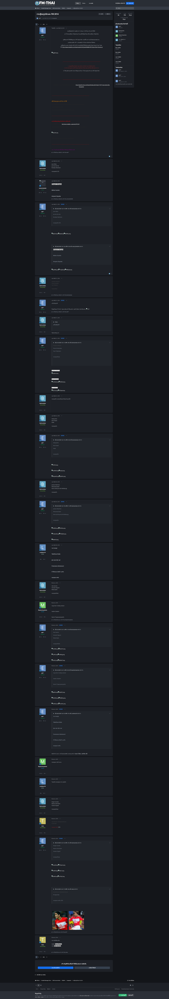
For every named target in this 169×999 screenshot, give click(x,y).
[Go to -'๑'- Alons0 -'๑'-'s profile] (117, 40)
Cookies (53, 989)
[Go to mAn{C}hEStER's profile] (43, 183)
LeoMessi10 (43, 552)
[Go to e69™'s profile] (37, 18)
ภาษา (37, 989)
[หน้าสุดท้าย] (46, 24)
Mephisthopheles (42, 610)
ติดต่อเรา (48, 989)
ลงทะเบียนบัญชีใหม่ (56, 967)
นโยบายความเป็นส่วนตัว (84, 995)
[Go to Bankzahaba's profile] (43, 163)
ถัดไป (44, 24)
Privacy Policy (42, 989)
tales (42, 826)
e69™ (40, 18)
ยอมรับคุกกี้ (123, 995)
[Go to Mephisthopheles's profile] (43, 605)
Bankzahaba (43, 168)
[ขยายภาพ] (88, 309)
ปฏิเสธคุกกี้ (130, 995)
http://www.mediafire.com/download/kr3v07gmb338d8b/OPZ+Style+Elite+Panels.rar (82, 47)
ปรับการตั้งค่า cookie (39, 997)
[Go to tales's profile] (43, 821)
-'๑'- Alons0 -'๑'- (122, 39)
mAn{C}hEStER (42, 188)
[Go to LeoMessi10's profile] (43, 547)
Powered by (127, 989)
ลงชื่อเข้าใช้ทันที (92, 967)
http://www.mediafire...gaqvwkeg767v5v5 (70, 124)
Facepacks (54, 18)
